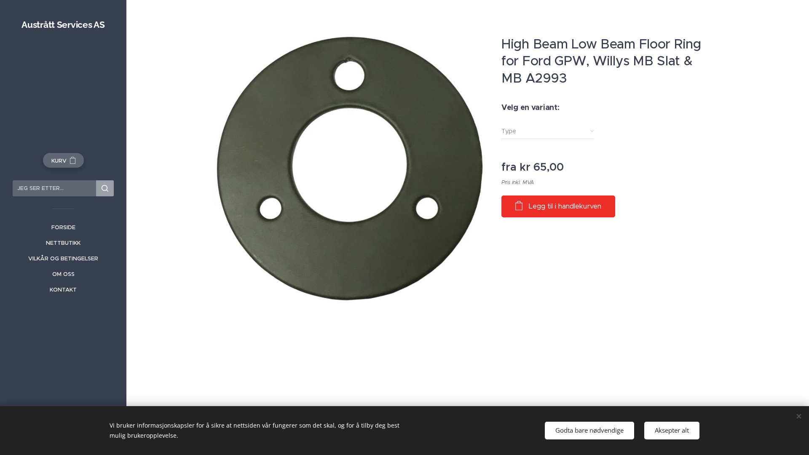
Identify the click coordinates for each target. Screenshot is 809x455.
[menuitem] (63, 227)
